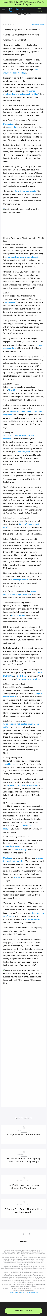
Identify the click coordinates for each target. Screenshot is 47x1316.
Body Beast (22, 676)
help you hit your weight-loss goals (22, 785)
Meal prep (7, 858)
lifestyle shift (10, 302)
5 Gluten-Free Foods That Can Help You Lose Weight (23, 1210)
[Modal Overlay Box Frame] (23, 1309)
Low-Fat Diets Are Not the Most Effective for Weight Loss (24, 1186)
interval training (18, 615)
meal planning (20, 850)
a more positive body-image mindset (22, 257)
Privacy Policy (33, 1292)
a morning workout (19, 580)
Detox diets (8, 124)
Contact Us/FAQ (14, 1292)
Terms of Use (24, 1292)
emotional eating (13, 846)
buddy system (24, 452)
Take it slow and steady (25, 191)
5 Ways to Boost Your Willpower (23, 1135)
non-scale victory (32, 919)
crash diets (13, 127)
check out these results (28, 679)
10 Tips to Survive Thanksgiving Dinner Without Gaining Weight (23, 1160)
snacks (17, 877)
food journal (10, 764)
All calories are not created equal (18, 724)
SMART (11, 390)
